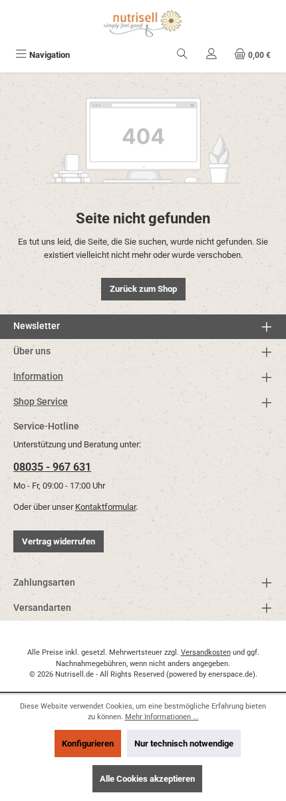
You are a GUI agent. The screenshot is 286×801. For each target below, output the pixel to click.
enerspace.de (230, 674)
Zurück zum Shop (143, 289)
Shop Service (40, 401)
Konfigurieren (88, 743)
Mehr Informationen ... (162, 717)
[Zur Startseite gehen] (143, 23)
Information (38, 376)
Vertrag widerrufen (58, 541)
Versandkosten (206, 652)
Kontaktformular (105, 507)
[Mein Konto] (211, 55)
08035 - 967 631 (52, 467)
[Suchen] (182, 55)
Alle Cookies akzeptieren (147, 779)
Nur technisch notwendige (183, 743)
